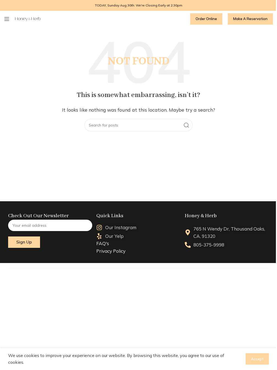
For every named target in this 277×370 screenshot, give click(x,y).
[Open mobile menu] (6, 19)
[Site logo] (28, 18)
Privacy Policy (111, 251)
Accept (257, 359)
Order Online (206, 19)
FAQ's (102, 243)
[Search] (186, 125)
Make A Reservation (250, 19)
